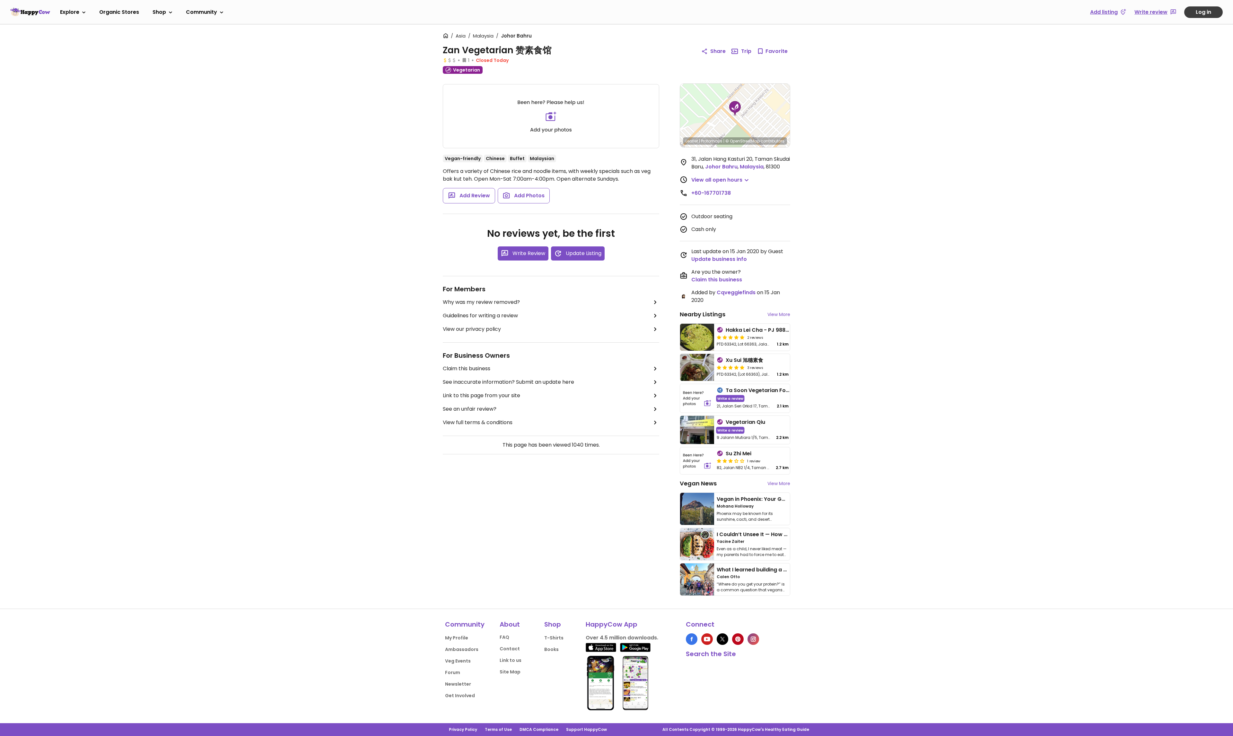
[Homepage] (30, 11)
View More (778, 314)
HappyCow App (611, 624)
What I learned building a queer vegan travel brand (784, 569)
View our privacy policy (472, 329)
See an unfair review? (469, 409)
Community (201, 12)
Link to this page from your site (481, 395)
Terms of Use (498, 729)
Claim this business (466, 368)
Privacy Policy (463, 729)
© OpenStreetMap (742, 141)
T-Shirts (554, 638)
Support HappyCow (586, 729)
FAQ (504, 637)
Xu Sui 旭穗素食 (744, 360)
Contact (510, 649)
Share (718, 51)
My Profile (456, 638)
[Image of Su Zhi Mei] (697, 460)
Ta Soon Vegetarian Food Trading (770, 390)
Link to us (510, 660)
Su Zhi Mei (738, 453)
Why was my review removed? (481, 302)
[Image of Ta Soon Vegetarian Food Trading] (697, 398)
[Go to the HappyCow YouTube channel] (707, 639)
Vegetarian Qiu (745, 422)
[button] (735, 108)
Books (551, 649)
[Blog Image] (697, 509)
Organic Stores (119, 12)
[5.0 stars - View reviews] (730, 337)
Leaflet (692, 141)
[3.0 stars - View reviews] (730, 461)
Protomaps (711, 141)
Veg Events (458, 661)
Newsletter (458, 684)
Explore (69, 12)
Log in (1203, 12)
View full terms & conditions (477, 422)
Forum (452, 672)
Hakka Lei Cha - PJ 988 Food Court (771, 330)
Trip (746, 51)
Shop (159, 12)
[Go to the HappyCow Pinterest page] (738, 639)
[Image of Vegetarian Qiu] (697, 430)
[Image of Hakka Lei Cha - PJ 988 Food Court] (697, 337)
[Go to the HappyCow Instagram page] (753, 639)
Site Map (510, 672)
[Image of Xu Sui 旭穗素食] (697, 367)
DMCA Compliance (539, 729)
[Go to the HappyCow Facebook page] (691, 639)
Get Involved (460, 695)
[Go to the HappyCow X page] (722, 639)
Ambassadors (461, 649)
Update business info (719, 259)
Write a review (730, 398)
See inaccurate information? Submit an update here (508, 382)
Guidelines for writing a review (480, 315)
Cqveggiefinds (736, 292)
